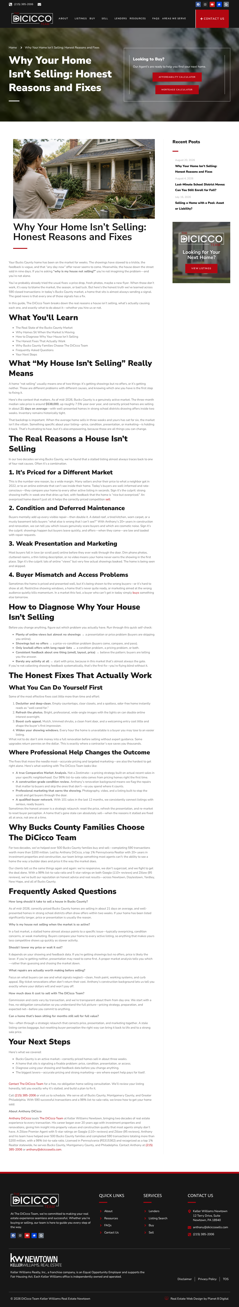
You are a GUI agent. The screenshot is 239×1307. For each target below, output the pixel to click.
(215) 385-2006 (25, 1095)
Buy (92, 18)
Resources (138, 18)
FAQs (155, 18)
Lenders (121, 18)
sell (108, 499)
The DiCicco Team (51, 1118)
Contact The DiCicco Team (26, 1084)
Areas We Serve (174, 18)
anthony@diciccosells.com (43, 1149)
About (63, 18)
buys (136, 593)
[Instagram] (205, 4)
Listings (81, 18)
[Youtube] (212, 4)
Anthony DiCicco (20, 1118)
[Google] (226, 4)
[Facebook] (198, 4)
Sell (105, 18)
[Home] (219, 4)
